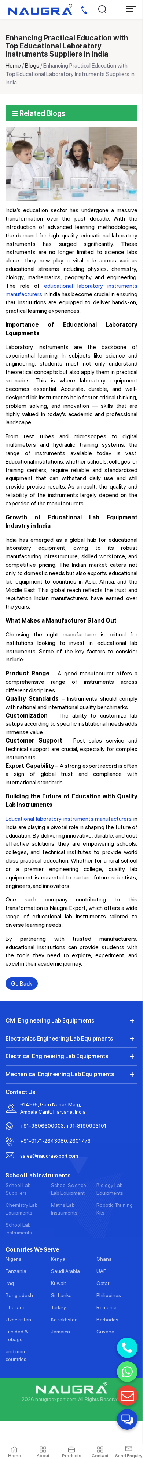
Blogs (32, 65)
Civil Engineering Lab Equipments (50, 1020)
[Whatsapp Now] (127, 1371)
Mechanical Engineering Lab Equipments (60, 1074)
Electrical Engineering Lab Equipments (57, 1056)
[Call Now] (127, 1348)
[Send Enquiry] (127, 1395)
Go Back (21, 983)
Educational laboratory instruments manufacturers (69, 818)
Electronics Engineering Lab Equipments (59, 1038)
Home (13, 65)
